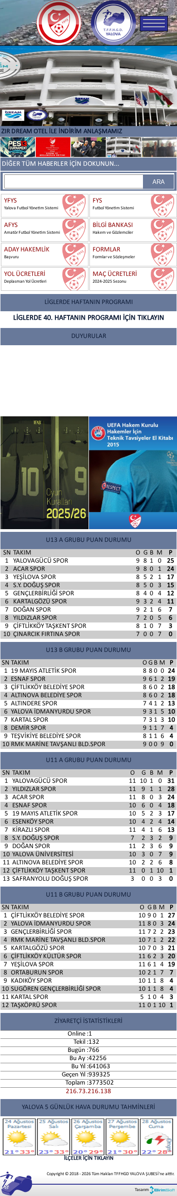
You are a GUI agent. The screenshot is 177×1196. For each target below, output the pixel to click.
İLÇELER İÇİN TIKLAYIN (88, 1158)
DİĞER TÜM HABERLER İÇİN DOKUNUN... (60, 164)
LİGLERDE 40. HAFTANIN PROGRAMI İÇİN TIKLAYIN (88, 318)
